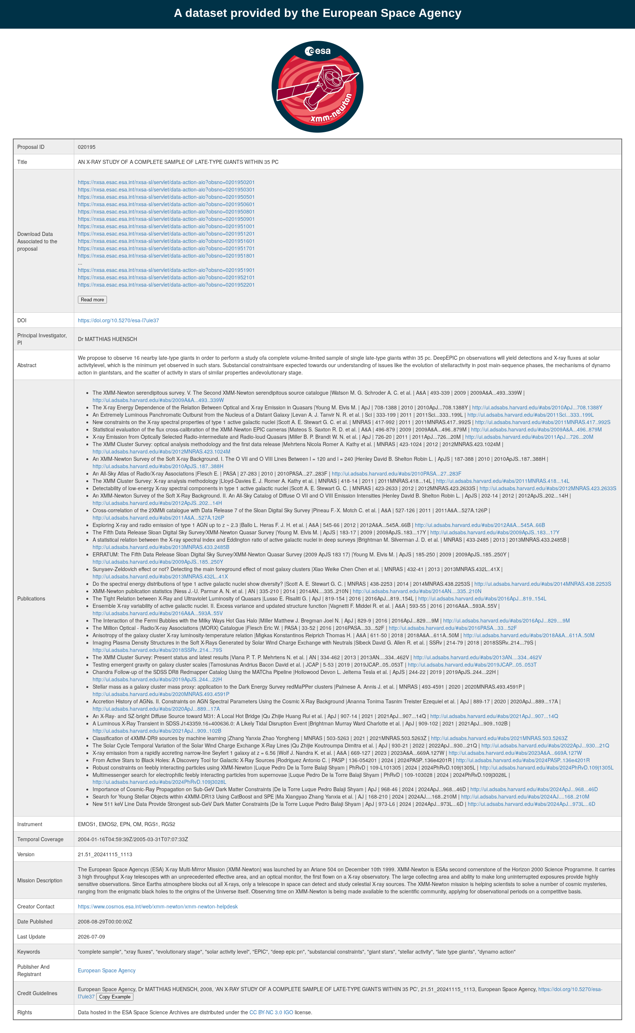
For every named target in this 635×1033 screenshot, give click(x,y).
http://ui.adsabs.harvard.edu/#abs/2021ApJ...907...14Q (494, 716)
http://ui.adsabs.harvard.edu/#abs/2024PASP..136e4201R (523, 760)
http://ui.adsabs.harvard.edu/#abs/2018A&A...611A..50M (529, 635)
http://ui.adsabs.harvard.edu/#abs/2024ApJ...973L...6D (531, 803)
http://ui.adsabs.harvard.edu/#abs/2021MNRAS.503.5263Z (499, 738)
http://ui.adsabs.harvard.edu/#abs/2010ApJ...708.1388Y (537, 407)
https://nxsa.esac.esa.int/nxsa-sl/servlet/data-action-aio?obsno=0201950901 (166, 218)
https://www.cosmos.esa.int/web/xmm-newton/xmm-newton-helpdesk (158, 906)
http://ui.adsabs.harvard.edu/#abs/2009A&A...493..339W (158, 399)
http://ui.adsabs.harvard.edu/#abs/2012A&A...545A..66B (480, 524)
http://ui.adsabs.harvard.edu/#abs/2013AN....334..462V (477, 657)
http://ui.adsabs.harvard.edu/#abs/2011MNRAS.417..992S (542, 422)
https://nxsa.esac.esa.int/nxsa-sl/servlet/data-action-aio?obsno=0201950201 (166, 182)
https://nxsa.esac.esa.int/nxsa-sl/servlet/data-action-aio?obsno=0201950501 (166, 196)
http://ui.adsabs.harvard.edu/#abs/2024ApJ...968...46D (534, 789)
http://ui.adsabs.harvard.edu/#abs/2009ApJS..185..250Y (158, 561)
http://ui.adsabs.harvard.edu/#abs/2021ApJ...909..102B (157, 730)
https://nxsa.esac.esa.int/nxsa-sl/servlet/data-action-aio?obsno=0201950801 (166, 211)
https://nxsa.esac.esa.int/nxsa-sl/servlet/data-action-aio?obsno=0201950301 (166, 189)
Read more (92, 299)
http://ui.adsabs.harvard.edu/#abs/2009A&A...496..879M (536, 429)
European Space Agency (107, 970)
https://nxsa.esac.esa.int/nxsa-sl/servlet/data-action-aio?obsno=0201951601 (166, 240)
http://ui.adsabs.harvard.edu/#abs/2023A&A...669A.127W (515, 752)
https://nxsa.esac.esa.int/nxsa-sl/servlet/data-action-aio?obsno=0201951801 (166, 255)
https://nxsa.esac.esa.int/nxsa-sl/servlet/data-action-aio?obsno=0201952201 (166, 284)
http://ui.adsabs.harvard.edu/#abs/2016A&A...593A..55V (158, 613)
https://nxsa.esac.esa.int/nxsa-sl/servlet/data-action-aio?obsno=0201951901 (166, 269)
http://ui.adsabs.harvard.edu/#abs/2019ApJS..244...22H (157, 679)
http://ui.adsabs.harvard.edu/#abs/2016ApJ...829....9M (506, 620)
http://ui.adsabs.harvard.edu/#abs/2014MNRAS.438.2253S (542, 583)
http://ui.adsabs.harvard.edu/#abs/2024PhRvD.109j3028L (159, 781)
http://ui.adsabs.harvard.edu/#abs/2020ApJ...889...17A (156, 708)
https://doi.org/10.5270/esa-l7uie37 (118, 320)
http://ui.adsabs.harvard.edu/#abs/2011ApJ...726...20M (529, 436)
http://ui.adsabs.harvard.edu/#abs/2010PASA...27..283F (397, 473)
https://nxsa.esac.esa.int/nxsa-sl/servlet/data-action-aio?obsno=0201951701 (166, 248)
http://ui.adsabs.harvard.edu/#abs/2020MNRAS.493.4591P (161, 693)
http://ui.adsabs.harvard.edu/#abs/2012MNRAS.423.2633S (548, 488)
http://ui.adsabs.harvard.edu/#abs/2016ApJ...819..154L (482, 598)
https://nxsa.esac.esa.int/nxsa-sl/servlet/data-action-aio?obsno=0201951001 (166, 226)
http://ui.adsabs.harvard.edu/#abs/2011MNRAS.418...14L (503, 480)
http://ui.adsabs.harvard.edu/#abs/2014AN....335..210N (417, 591)
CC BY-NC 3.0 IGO (271, 1012)
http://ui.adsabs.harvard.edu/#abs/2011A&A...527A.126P (158, 517)
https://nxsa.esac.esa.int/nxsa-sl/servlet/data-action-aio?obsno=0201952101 (166, 277)
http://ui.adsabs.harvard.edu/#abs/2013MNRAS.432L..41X (160, 576)
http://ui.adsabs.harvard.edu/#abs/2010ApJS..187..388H (158, 466)
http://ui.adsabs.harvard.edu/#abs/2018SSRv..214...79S (157, 649)
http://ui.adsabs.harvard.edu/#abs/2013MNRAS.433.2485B (161, 546)
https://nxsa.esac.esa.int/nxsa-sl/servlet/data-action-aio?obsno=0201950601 (166, 204)
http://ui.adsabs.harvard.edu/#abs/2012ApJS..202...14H (157, 502)
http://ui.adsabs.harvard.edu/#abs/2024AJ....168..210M (525, 796)
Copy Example (114, 997)
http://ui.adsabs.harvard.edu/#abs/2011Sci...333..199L (530, 414)
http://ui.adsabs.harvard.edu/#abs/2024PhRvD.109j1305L (547, 767)
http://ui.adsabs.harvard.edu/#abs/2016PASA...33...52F (453, 627)
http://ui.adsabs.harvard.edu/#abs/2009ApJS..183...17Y (494, 532)
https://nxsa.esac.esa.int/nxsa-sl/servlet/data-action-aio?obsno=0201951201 (166, 233)
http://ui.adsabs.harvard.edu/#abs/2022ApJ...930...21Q (545, 745)
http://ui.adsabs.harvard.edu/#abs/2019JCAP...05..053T (472, 664)
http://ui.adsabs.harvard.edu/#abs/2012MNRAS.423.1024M (161, 451)
